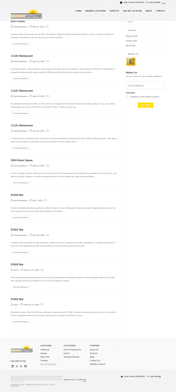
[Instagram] (21, 366)
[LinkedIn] (12, 366)
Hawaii (43, 353)
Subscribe (145, 105)
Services (94, 353)
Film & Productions (72, 349)
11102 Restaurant (22, 90)
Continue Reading (22, 43)
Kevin (16, 270)
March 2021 (131, 45)
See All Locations (48, 364)
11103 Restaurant (22, 56)
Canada (44, 360)
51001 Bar (17, 229)
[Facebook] (25, 366)
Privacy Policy (70, 379)
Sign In (115, 2)
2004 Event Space (22, 160)
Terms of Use (82, 380)
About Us (94, 349)
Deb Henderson (20, 26)
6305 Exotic (18, 21)
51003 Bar (17, 299)
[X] (17, 366)
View (126, 2)
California (44, 349)
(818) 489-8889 (154, 2)
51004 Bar (17, 195)
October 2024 (131, 40)
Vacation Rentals (71, 356)
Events (67, 353)
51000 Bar (17, 264)
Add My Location (97, 364)
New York (44, 356)
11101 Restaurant (22, 125)
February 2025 (132, 36)
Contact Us (95, 360)
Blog (163, 3)
